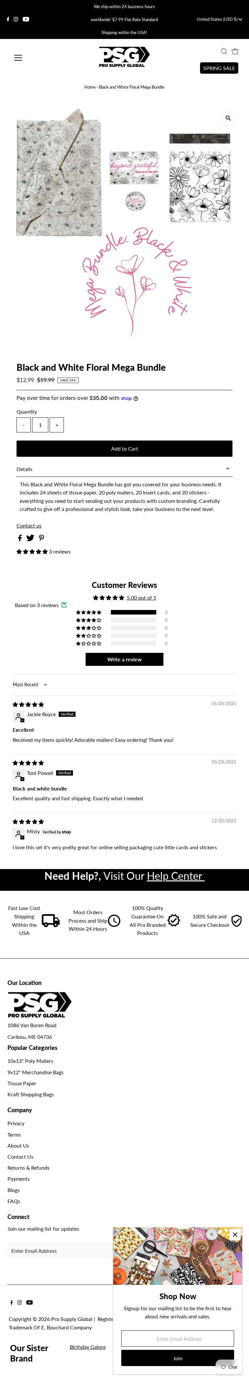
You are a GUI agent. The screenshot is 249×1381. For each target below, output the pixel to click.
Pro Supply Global (71, 1319)
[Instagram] (16, 19)
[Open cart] (235, 51)
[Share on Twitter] (31, 539)
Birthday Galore (88, 1347)
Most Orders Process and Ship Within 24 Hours (87, 920)
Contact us (29, 525)
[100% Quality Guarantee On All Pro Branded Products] (174, 925)
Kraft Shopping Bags (30, 1094)
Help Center (176, 875)
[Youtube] (26, 19)
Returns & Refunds (28, 1167)
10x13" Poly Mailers (30, 1061)
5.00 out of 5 (141, 597)
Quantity (27, 411)
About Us (18, 1145)
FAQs (13, 1201)
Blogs (13, 1190)
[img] (28, 704)
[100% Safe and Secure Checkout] (236, 925)
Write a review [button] (124, 659)
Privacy (15, 1123)
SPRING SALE (219, 68)
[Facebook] (8, 19)
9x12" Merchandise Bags (35, 1072)
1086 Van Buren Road (31, 1025)
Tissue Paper (21, 1083)
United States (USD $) (217, 19)
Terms (14, 1134)
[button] (33, 551)
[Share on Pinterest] (41, 539)
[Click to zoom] (228, 118)
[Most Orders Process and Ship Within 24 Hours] (114, 925)
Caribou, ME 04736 (29, 1037)
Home (90, 87)
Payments (18, 1179)
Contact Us (20, 1156)
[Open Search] (224, 51)
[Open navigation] (37, 58)
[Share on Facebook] (20, 539)
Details (24, 469)
